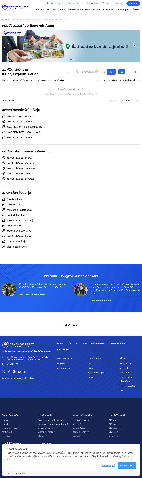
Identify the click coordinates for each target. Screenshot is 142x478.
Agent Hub (124, 368)
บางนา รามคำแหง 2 (45, 428)
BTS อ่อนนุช (113, 431)
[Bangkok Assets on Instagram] (14, 371)
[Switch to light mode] (121, 3)
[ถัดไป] (135, 46)
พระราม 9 (77, 424)
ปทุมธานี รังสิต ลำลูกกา (46, 431)
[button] (5, 80)
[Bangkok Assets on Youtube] (19, 371)
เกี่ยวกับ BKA (109, 9)
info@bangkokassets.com (25, 378)
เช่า (42, 9)
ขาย (48, 9)
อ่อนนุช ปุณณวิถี (79, 428)
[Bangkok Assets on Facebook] (8, 371)
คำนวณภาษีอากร (126, 377)
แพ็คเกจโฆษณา (126, 381)
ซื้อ (37, 9)
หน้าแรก (60, 343)
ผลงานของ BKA (92, 9)
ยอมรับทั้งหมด (127, 465)
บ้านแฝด (5, 424)
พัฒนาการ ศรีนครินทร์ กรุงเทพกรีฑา (51, 420)
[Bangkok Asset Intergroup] (16, 7)
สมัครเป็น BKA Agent (96, 372)
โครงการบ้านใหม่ (75, 9)
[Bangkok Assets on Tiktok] (24, 371)
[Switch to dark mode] (117, 3)
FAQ (121, 390)
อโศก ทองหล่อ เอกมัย (81, 420)
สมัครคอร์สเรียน (126, 363)
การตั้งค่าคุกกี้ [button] (108, 465)
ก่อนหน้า (113, 100)
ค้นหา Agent (123, 9)
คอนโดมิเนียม (7, 431)
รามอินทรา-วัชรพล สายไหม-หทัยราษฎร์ (53, 424)
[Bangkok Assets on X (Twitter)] (3, 371)
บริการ (90, 363)
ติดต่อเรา (91, 377)
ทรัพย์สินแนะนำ (59, 9)
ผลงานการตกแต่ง (63, 368)
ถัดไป (137, 100)
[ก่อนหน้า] (7, 46)
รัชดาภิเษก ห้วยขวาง (81, 431)
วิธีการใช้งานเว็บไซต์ (127, 386)
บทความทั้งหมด (126, 372)
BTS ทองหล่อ (114, 420)
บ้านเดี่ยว (5, 420)
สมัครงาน (91, 368)
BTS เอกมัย (113, 424)
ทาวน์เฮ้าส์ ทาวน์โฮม (10, 428)
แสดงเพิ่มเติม (6, 436)
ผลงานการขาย (62, 363)
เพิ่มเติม (135, 9)
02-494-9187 (12, 364)
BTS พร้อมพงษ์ (114, 428)
